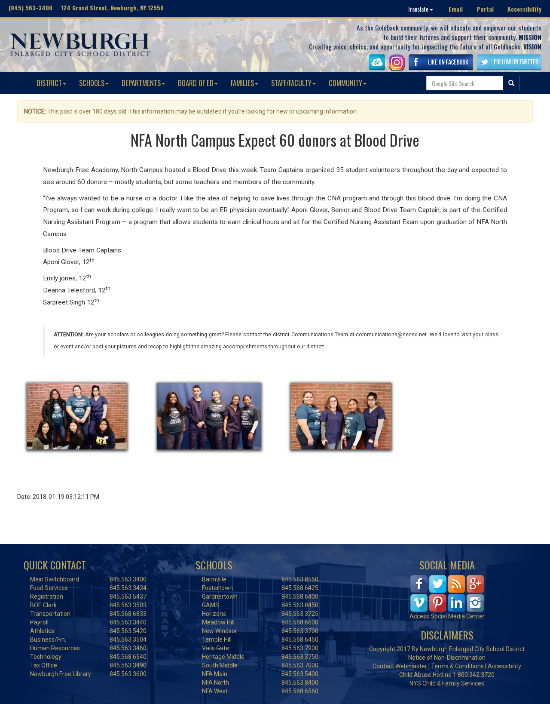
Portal (485, 8)
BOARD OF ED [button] (196, 82)
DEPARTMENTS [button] (141, 82)
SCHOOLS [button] (91, 82)
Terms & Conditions (457, 666)
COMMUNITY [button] (345, 82)
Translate (418, 8)
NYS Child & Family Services (446, 683)
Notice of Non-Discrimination (447, 657)
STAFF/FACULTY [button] (291, 82)
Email (456, 8)
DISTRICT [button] (49, 82)
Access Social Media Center (447, 616)
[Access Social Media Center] (447, 592)
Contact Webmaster (400, 666)
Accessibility (524, 8)
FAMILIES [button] (242, 82)
